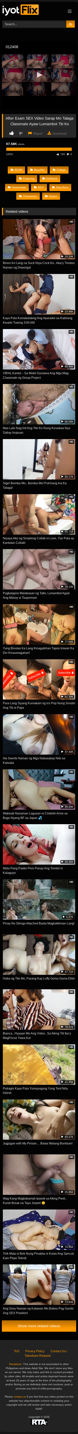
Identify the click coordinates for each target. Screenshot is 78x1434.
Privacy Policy (34, 1351)
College (61, 169)
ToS (16, 1351)
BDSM (18, 169)
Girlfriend (51, 178)
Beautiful (39, 169)
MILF (41, 187)
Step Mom (62, 187)
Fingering (28, 178)
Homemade (19, 187)
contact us (20, 1396)
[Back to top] (66, 1422)
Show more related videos (39, 1326)
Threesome (30, 196)
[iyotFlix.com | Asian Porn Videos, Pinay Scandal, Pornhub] (32, 10)
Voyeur (53, 196)
